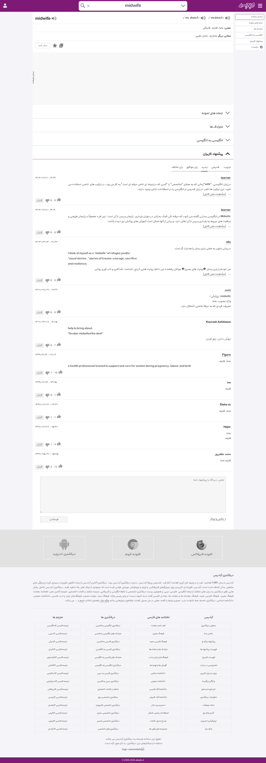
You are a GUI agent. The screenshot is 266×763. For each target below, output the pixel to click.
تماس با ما (208, 633)
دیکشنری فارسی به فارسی (107, 641)
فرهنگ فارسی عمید (158, 641)
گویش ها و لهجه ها (158, 665)
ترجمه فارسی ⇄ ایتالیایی (57, 673)
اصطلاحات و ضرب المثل (158, 713)
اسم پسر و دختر (158, 705)
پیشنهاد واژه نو (208, 641)
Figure (226, 355)
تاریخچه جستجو (208, 689)
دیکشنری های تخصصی (108, 729)
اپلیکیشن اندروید (208, 721)
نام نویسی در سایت (208, 665)
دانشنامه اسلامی (158, 673)
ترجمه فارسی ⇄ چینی (57, 721)
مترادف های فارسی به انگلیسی (107, 657)
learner (226, 178)
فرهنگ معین (158, 633)
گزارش (39, 200)
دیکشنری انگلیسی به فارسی (108, 625)
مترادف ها (258, 28)
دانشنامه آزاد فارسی (158, 689)
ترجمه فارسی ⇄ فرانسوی (58, 657)
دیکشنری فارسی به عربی (108, 673)
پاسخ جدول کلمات (158, 721)
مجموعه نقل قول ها (158, 729)
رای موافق (192, 167)
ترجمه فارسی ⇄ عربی (57, 633)
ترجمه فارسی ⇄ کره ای (57, 729)
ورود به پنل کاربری (208, 673)
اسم (82, 600)
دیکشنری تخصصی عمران (108, 713)
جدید (204, 167)
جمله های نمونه (256, 22)
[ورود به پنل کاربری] (5, 6)
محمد (227, 290)
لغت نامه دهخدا (158, 625)
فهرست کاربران (208, 657)
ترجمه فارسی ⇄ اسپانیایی (57, 681)
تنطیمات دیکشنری (208, 697)
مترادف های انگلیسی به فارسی (107, 633)
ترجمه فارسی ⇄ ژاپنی (57, 713)
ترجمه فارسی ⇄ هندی (57, 705)
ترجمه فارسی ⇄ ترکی (57, 641)
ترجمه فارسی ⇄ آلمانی (57, 665)
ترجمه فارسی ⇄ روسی (57, 697)
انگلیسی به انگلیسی (254, 35)
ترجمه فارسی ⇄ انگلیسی (57, 625)
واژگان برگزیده (208, 681)
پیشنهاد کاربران (256, 41)
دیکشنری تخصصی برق (108, 697)
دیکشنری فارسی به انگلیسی (108, 649)
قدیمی (215, 167)
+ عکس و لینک (218, 519)
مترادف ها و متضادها (158, 649)
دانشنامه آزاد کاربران (158, 697)
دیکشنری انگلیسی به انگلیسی (108, 665)
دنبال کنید (42, 45)
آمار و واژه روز (208, 713)
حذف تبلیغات (208, 705)
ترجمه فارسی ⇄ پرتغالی (57, 689)
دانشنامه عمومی (158, 681)
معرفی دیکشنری (208, 625)
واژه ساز (105, 600)
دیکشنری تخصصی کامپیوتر (108, 705)
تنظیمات (254, 47)
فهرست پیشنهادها (208, 649)
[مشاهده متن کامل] (214, 194)
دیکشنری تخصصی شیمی (108, 721)
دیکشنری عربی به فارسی (108, 681)
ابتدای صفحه (257, 16)
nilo (228, 242)
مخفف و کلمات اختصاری (108, 689)
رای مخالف (177, 167)
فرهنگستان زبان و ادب (158, 657)
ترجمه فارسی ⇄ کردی (57, 649)
